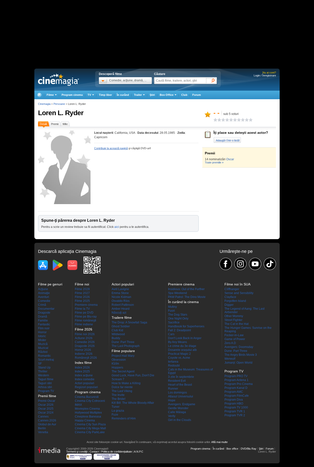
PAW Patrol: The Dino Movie (187, 297)
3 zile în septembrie (181, 377)
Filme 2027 (82, 293)
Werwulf (229, 358)
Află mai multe (219, 442)
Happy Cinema (85, 420)
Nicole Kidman (121, 297)
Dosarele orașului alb (182, 350)
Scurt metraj (46, 359)
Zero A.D (230, 343)
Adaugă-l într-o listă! (228, 140)
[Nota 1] (215, 120)
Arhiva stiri (45, 387)
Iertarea (173, 361)
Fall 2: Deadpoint (179, 330)
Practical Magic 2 (179, 354)
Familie (43, 320)
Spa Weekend (177, 293)
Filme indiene (84, 324)
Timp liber (105, 94)
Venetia (43, 432)
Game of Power (234, 339)
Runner (173, 388)
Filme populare (123, 351)
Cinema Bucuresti (87, 397)
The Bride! (118, 399)
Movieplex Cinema (87, 408)
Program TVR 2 (234, 415)
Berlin (42, 428)
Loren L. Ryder (60, 113)
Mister (42, 340)
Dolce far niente (122, 387)
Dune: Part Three (123, 342)
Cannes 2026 (47, 420)
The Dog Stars (177, 314)
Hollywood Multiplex (88, 412)
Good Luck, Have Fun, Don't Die (133, 375)
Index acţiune (84, 375)
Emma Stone (120, 293)
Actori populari (84, 383)
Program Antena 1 (236, 380)
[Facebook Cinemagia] (226, 264)
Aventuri (43, 297)
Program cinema (72, 94)
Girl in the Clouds (179, 420)
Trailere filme (122, 318)
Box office (232, 448)
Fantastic (44, 324)
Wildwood (118, 334)
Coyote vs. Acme (179, 357)
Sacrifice (174, 322)
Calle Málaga (177, 412)
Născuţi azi (119, 312)
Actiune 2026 (83, 338)
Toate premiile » (214, 162)
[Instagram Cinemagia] (240, 264)
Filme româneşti (85, 320)
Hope (171, 400)
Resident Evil (177, 380)
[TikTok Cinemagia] (270, 264)
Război (43, 352)
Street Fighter (233, 320)
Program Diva (233, 399)
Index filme (83, 363)
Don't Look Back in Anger (184, 338)
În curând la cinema (183, 302)
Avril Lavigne (120, 289)
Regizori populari (86, 387)
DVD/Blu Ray (248, 448)
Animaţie (44, 293)
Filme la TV (82, 308)
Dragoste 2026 (85, 346)
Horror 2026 (83, 350)
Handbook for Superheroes (186, 326)
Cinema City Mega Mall (90, 428)
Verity (171, 416)
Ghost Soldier (121, 326)
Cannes (43, 416)
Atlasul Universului (180, 396)
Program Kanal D (236, 388)
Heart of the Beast (180, 384)
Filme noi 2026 (85, 334)
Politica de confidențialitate (116, 451)
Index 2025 (82, 371)
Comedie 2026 (85, 342)
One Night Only (178, 318)
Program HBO (233, 403)
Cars (171, 334)
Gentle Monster (178, 408)
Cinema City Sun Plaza (90, 424)
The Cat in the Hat (236, 324)
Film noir (44, 328)
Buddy (116, 338)
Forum (196, 94)
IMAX (78, 404)
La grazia (118, 410)
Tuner (115, 406)
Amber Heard (121, 308)
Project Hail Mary (123, 355)
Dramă (42, 316)
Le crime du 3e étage (182, 346)
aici (116, 227)
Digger (229, 305)
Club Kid (117, 330)
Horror (42, 332)
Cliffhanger (231, 289)
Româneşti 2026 (86, 357)
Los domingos (177, 392)
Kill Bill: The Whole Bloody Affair (133, 403)
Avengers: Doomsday (238, 347)
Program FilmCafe (236, 395)
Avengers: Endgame (181, 404)
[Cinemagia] (39, 95)
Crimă (42, 305)
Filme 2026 (82, 297)
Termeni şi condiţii (76, 451)
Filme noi (82, 284)
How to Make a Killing (126, 383)
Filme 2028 (82, 289)
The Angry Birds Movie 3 (240, 354)
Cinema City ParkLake (90, 432)
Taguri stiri (45, 383)
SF (40, 363)
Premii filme (47, 396)
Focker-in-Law (234, 335)
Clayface (230, 297)
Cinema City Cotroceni (90, 401)
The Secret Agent (123, 371)
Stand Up (44, 367)
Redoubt (174, 365)
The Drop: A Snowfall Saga (129, 322)
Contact (94, 451)
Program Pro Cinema (238, 384)
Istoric (42, 336)
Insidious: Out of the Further (186, 289)
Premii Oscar (46, 401)
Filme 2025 (82, 301)
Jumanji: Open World (238, 362)
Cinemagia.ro (58, 80)
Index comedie (84, 379)
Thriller (42, 371)
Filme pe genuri (50, 284)
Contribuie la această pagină (111, 148)
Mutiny (172, 306)
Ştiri (152, 94)
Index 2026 (82, 367)
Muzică (43, 344)
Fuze (115, 414)
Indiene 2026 (83, 354)
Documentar (46, 308)
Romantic (44, 355)
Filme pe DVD (84, 312)
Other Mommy (233, 316)
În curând (123, 94)
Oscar (230, 159)
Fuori (171, 310)
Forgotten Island (235, 301)
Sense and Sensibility (238, 293)
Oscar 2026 (45, 404)
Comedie (44, 301)
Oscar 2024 (45, 412)
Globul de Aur (47, 424)
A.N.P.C (138, 451)
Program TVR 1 (234, 411)
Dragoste (44, 312)
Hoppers (117, 367)
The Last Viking (122, 391)
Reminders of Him (124, 418)
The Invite (118, 395)
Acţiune (43, 289)
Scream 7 (118, 379)
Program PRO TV (236, 376)
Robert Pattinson (123, 305)
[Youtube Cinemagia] (255, 264)
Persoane (59, 103)
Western (43, 375)
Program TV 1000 (236, 407)
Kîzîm (115, 363)
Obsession (119, 359)
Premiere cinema (86, 305)
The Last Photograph (126, 346)
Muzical (43, 348)
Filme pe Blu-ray (86, 316)
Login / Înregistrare (265, 75)
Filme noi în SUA (237, 284)
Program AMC (233, 391)
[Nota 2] (217, 120)
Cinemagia (44, 103)
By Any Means (177, 342)
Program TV (46, 391)
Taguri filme (45, 379)
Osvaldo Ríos (121, 301)
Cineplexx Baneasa (88, 416)
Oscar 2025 (45, 408)
